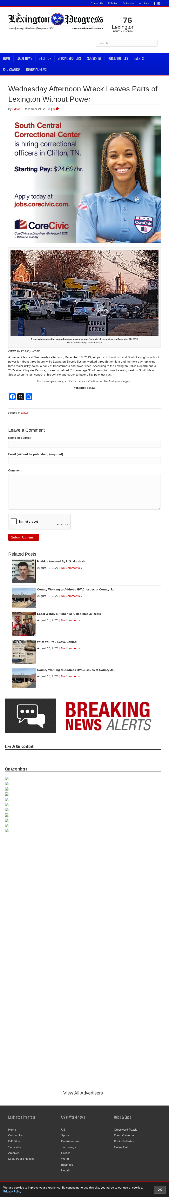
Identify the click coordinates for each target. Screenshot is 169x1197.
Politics (65, 1153)
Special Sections (69, 58)
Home (6, 58)
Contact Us (97, 3)
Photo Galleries (124, 1141)
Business (67, 1164)
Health (65, 1170)
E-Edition (113, 3)
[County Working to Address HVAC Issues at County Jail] (24, 597)
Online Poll (121, 1147)
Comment (15, 470)
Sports (65, 1135)
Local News (24, 58)
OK (160, 1189)
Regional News (36, 69)
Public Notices (118, 58)
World (65, 1158)
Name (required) (19, 437)
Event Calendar (124, 1135)
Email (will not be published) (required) (35, 454)
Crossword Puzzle (125, 1129)
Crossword (11, 69)
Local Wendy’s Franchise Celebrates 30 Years (69, 613)
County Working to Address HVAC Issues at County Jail (76, 589)
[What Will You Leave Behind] (24, 651)
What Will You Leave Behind (57, 641)
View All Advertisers (83, 1093)
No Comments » (71, 567)
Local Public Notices (21, 1158)
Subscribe (128, 3)
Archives (144, 3)
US (63, 1129)
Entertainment (70, 1141)
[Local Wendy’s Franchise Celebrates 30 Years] (24, 623)
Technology (68, 1147)
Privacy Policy (12, 1191)
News (24, 412)
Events (139, 58)
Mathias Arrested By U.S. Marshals (61, 561)
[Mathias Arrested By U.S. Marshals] (24, 571)
